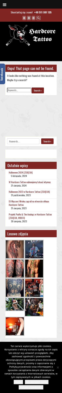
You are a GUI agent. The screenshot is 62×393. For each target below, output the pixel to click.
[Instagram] (33, 18)
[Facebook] (24, 18)
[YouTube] (28, 18)
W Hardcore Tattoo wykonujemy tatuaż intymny (29, 182)
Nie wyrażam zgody (36, 382)
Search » (38, 90)
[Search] (38, 18)
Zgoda (18, 382)
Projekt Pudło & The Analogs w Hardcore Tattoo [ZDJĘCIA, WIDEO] (30, 216)
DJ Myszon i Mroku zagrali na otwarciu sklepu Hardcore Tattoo (29, 202)
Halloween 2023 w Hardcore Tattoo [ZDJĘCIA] (29, 191)
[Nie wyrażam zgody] (57, 367)
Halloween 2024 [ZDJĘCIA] (21, 172)
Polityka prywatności (31, 387)
